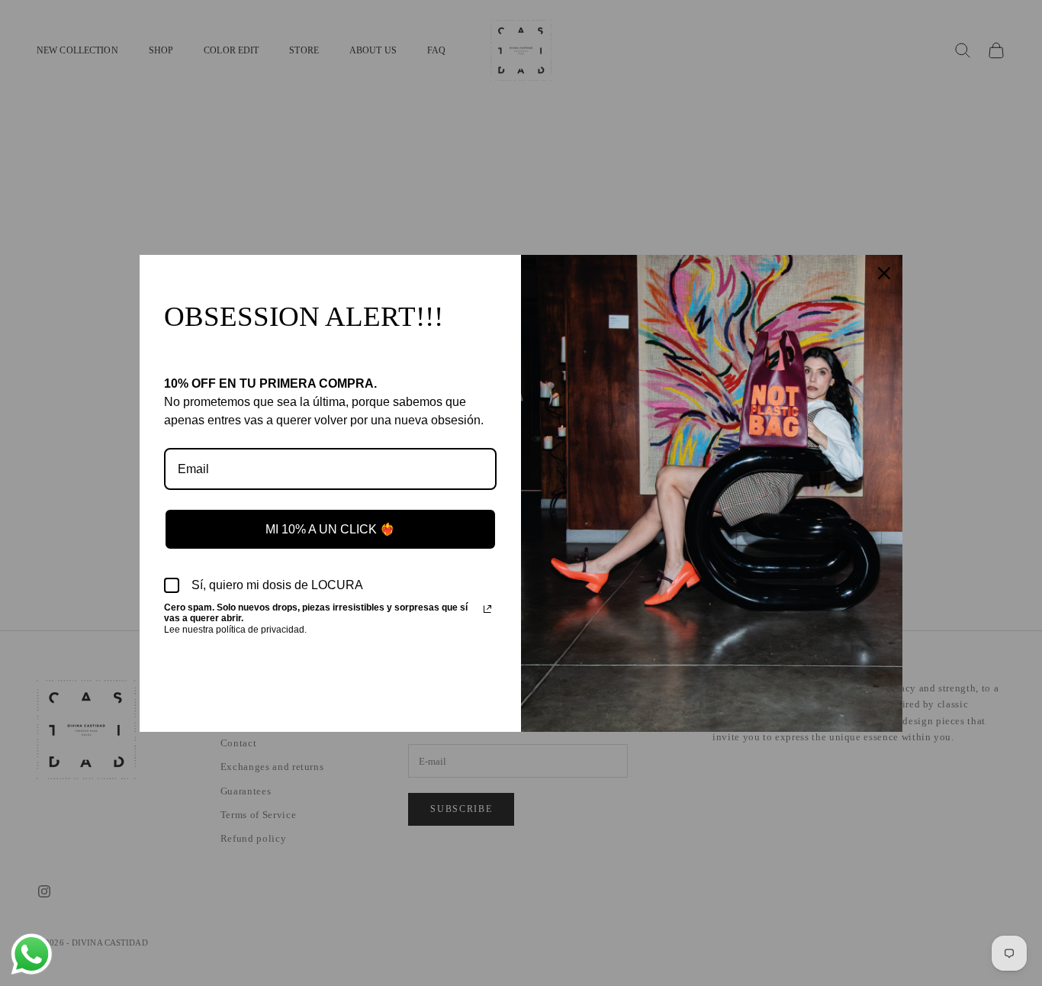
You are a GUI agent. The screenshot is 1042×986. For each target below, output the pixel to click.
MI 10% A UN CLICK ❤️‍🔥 (330, 529)
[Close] (884, 273)
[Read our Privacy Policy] (487, 609)
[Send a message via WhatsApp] (32, 954)
